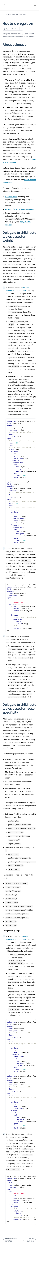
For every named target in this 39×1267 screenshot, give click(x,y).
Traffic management (18, 14)
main (8, 14)
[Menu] (35, 5)
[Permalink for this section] (30, 44)
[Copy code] (33, 421)
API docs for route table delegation (19, 209)
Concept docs (11, 197)
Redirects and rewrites (11, 1239)
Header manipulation (28, 1239)
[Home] (3, 14)
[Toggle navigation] (4, 5)
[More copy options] (21, 28)
